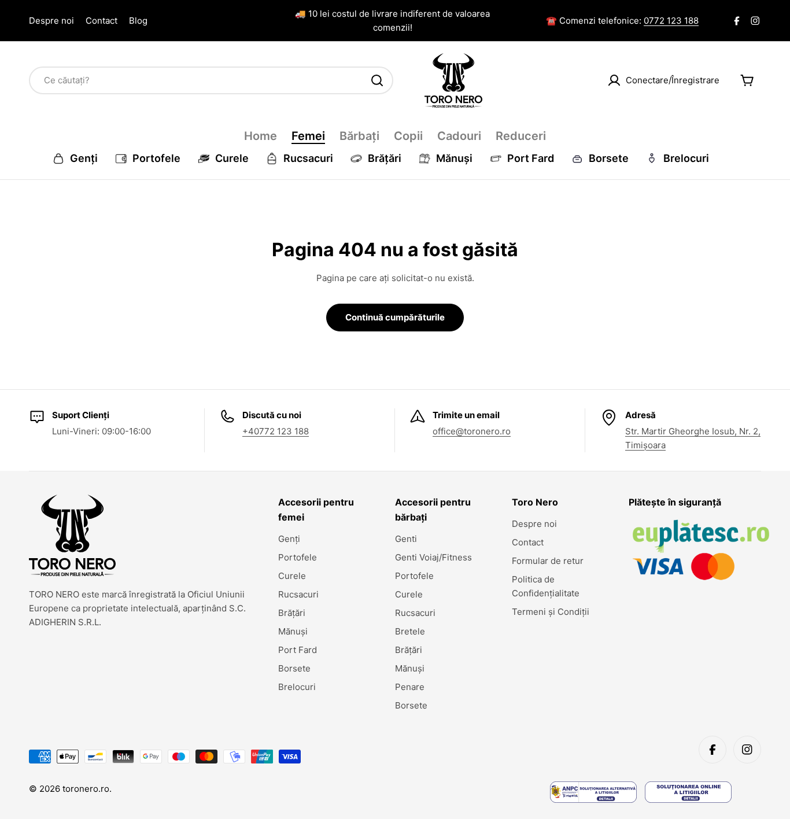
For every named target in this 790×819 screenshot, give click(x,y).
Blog (138, 20)
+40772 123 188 (275, 431)
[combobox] (211, 80)
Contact (101, 20)
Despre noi (51, 20)
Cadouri (459, 136)
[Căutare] (377, 80)
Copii (408, 136)
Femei (308, 136)
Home (260, 136)
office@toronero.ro (472, 431)
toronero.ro (85, 788)
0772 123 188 (671, 20)
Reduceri (521, 136)
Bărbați (359, 136)
